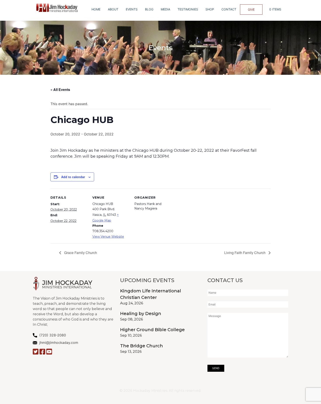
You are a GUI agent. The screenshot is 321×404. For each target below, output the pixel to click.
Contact (228, 9)
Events (132, 9)
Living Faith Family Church (245, 252)
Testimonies (188, 9)
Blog (149, 9)
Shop (209, 9)
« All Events (60, 89)
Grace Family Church (80, 252)
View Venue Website (108, 237)
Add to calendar (73, 177)
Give (251, 9)
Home (95, 9)
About (113, 9)
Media (165, 9)
